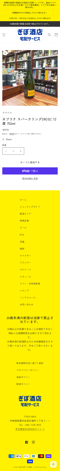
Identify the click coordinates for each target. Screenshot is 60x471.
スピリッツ (25, 269)
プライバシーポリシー (27, 370)
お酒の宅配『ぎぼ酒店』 (26, 467)
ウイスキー (25, 255)
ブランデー (25, 262)
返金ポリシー (23, 377)
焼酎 (22, 248)
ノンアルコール (28, 297)
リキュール (25, 276)
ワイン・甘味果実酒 (30, 283)
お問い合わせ (26, 304)
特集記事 (24, 220)
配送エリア (25, 213)
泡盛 (22, 241)
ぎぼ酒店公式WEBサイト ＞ (30, 429)
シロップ (24, 290)
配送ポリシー (23, 383)
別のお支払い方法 (30, 178)
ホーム (23, 199)
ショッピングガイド (30, 206)
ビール (23, 227)
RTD (22, 234)
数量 (4, 145)
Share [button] (9, 139)
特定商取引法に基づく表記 (29, 363)
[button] (3, 34)
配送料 (12, 134)
